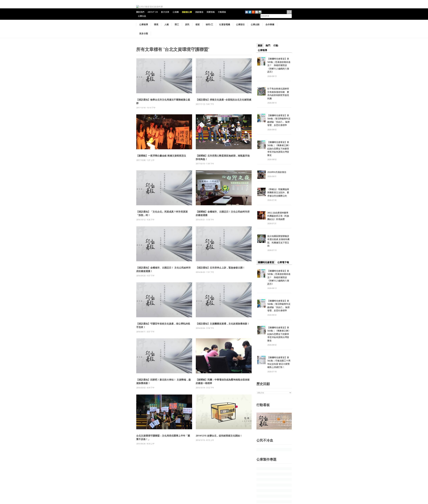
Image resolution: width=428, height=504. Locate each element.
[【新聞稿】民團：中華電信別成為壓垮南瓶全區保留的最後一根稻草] (224, 355)
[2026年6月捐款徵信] (261, 174)
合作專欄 (269, 24)
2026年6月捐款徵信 (276, 172)
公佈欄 (176, 12)
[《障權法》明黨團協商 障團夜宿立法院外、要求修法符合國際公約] (261, 191)
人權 (166, 24)
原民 (187, 24)
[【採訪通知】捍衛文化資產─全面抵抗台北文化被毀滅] (224, 75)
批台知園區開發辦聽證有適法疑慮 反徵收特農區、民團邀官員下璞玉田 (278, 241)
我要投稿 (211, 12)
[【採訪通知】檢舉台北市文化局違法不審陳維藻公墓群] (164, 75)
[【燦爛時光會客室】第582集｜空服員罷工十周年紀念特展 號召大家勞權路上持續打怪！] (261, 360)
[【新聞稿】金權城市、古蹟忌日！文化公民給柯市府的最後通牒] (224, 187)
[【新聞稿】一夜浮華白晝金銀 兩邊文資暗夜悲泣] (164, 131)
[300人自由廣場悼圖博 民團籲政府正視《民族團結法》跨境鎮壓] (261, 215)
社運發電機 (224, 24)
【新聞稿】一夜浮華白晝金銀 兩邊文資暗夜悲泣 (161, 155)
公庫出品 (142, 16)
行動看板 (222, 12)
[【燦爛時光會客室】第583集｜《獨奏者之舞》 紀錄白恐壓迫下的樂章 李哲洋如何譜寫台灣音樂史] (261, 144)
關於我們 (140, 12)
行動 (276, 45)
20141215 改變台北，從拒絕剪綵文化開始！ (219, 435)
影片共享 (165, 12)
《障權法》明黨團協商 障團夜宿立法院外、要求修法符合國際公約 (279, 192)
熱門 (268, 45)
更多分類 (143, 33)
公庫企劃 (255, 24)
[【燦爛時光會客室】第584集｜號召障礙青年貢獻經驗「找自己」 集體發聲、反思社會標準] (261, 118)
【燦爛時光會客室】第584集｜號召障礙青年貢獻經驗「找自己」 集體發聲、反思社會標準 (278, 120)
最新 (260, 45)
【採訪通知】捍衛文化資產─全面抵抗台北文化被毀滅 (223, 99)
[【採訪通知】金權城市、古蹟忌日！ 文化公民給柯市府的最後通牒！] (164, 243)
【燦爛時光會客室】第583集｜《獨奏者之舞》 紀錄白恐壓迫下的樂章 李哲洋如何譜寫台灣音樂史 (278, 149)
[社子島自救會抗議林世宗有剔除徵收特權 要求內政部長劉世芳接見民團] (261, 91)
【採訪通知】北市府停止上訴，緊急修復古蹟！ (220, 267)
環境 (156, 24)
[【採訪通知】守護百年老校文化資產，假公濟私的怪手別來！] (164, 299)
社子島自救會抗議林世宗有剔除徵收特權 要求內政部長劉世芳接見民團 (278, 93)
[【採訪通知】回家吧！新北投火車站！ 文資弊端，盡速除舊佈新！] (164, 355)
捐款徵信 (199, 12)
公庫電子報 (283, 262)
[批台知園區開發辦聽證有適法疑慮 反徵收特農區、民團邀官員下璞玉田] (261, 238)
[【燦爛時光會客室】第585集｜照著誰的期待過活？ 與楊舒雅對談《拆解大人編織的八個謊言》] (261, 61)
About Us (153, 12)
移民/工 (209, 24)
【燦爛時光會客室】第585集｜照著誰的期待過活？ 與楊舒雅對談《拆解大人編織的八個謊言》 (278, 65)
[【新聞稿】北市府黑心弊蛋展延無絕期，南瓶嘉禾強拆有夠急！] (224, 131)
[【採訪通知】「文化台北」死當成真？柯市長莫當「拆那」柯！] (164, 187)
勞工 (177, 24)
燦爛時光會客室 (266, 262)
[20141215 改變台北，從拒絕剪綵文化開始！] (224, 411)
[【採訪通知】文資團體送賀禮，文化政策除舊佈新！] (224, 299)
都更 (197, 24)
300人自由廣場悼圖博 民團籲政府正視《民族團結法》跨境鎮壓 (278, 216)
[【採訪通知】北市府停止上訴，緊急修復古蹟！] (224, 243)
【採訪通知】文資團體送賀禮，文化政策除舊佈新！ (223, 323)
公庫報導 (143, 24)
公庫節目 (240, 24)
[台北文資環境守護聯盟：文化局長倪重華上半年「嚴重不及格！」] (164, 411)
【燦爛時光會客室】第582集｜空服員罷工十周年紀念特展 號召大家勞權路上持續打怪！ (278, 362)
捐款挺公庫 (187, 12)
